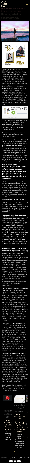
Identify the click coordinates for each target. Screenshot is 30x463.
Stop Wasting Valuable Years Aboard (8, 424)
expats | (3, 9)
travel (19, 11)
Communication (19, 405)
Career (19, 404)
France (19, 408)
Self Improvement (8, 413)
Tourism (8, 416)
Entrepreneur (19, 407)
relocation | (20, 9)
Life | (14, 9)
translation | (14, 11)
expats (6, 410)
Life (10, 410)
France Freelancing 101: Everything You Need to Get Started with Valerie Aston (19, 423)
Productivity (7, 411)
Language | (9, 9)
